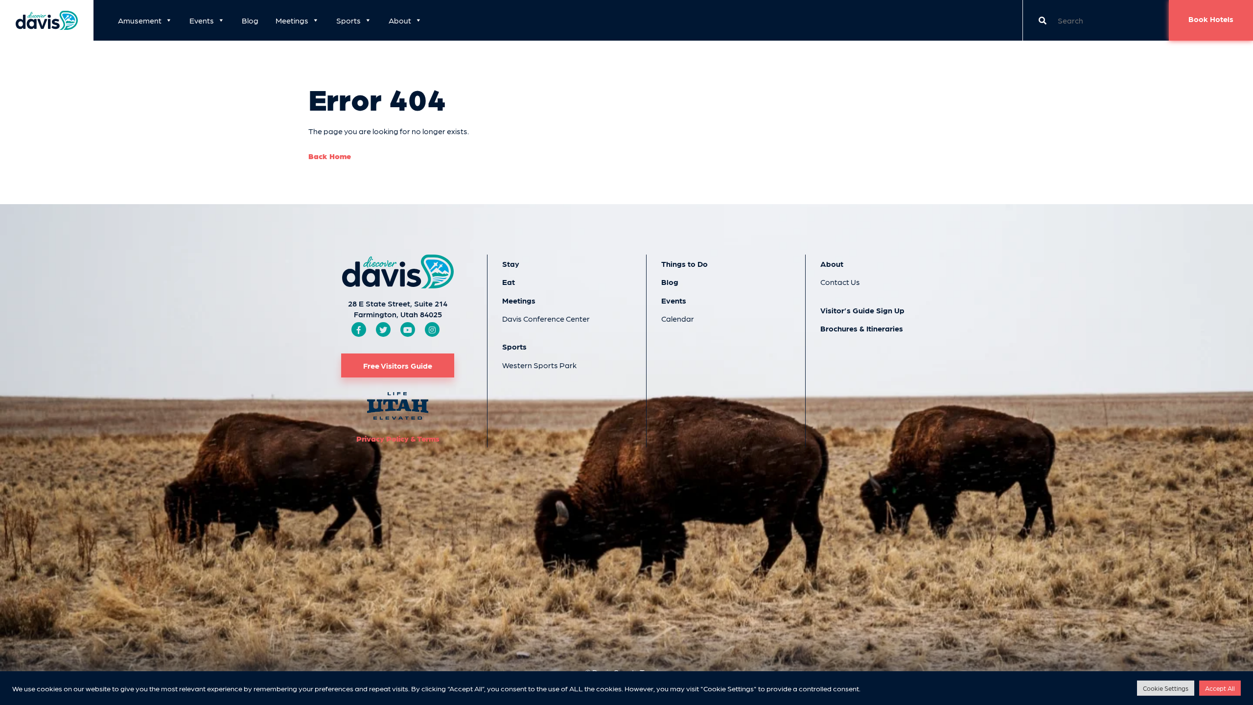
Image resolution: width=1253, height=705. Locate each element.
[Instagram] (432, 330)
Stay (510, 263)
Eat (508, 281)
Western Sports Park (539, 365)
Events (201, 20)
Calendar (677, 318)
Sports (348, 20)
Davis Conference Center (546, 318)
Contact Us (840, 281)
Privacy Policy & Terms (398, 438)
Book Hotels (1210, 19)
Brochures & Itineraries (861, 328)
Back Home (329, 156)
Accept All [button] (1220, 688)
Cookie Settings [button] (1165, 688)
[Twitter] (383, 330)
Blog (250, 20)
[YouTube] (407, 330)
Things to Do (684, 263)
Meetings (292, 20)
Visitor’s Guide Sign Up (862, 310)
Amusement (140, 20)
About (400, 20)
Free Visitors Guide (397, 365)
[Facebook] (359, 330)
